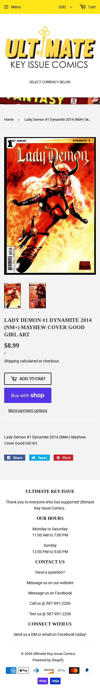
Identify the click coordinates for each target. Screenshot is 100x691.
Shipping (11, 361)
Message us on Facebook (50, 593)
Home (9, 119)
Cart (92, 7)
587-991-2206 (58, 603)
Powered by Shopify (48, 660)
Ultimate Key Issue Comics (54, 654)
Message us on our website (50, 583)
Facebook (66, 634)
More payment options (27, 410)
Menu (16, 7)
